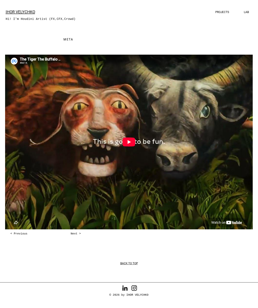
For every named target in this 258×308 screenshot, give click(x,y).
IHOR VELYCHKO (20, 12)
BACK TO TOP (129, 263)
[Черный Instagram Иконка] (134, 288)
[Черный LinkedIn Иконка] (125, 288)
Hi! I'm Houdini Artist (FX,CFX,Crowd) (41, 19)
